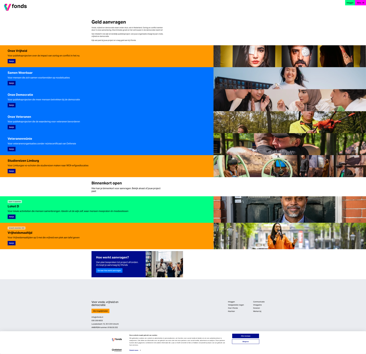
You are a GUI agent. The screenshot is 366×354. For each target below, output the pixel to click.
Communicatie (259, 302)
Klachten (231, 311)
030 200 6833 (97, 320)
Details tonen (133, 350)
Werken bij (257, 311)
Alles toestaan (245, 336)
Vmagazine (257, 305)
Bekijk (11, 61)
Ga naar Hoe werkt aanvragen (109, 270)
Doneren (256, 308)
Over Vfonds (233, 308)
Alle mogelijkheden (100, 311)
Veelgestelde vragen (236, 305)
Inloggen (350, 3)
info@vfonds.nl (97, 317)
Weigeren (245, 341)
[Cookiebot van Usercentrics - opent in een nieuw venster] (116, 350)
